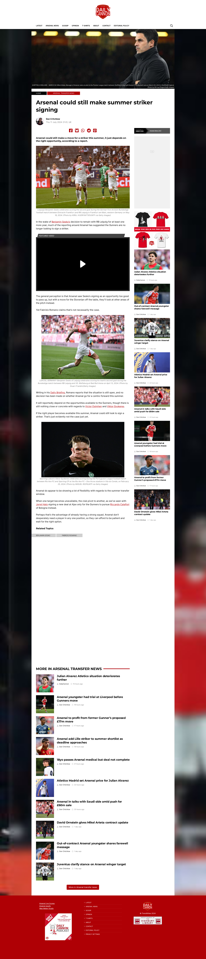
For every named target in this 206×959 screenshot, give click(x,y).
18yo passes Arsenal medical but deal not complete (93, 759)
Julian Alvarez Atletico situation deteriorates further (150, 273)
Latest (39, 26)
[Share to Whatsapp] (83, 130)
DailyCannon (64, 684)
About (96, 26)
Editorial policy (121, 26)
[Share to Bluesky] (77, 130)
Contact (106, 26)
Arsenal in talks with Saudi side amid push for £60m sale (150, 410)
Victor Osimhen (93, 406)
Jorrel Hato (42, 504)
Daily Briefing (57, 392)
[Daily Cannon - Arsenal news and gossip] (103, 12)
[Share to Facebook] (71, 130)
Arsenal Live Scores (47, 903)
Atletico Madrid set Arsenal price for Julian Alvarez (93, 780)
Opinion (75, 26)
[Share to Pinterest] (95, 130)
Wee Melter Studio (46, 908)
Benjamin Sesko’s (61, 221)
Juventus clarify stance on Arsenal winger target (91, 864)
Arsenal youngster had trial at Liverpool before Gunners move (150, 444)
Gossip (65, 26)
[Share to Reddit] (89, 130)
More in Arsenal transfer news (69, 669)
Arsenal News (52, 26)
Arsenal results (45, 906)
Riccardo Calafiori (119, 504)
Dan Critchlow (53, 119)
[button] (171, 25)
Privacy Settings (93, 934)
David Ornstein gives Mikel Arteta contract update (92, 822)
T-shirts (86, 26)
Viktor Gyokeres (115, 406)
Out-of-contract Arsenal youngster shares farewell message (151, 307)
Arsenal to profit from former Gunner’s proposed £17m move (150, 478)
